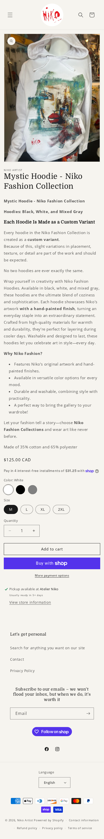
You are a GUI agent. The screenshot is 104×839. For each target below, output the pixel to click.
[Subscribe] (88, 713)
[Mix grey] (32, 489)
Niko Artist (25, 820)
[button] (10, 15)
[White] (8, 489)
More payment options (52, 575)
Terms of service (80, 828)
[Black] (20, 489)
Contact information (84, 820)
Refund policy (27, 828)
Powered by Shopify (49, 820)
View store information (30, 602)
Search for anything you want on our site (47, 647)
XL (43, 509)
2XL (61, 509)
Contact (17, 659)
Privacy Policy (22, 670)
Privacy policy (52, 828)
